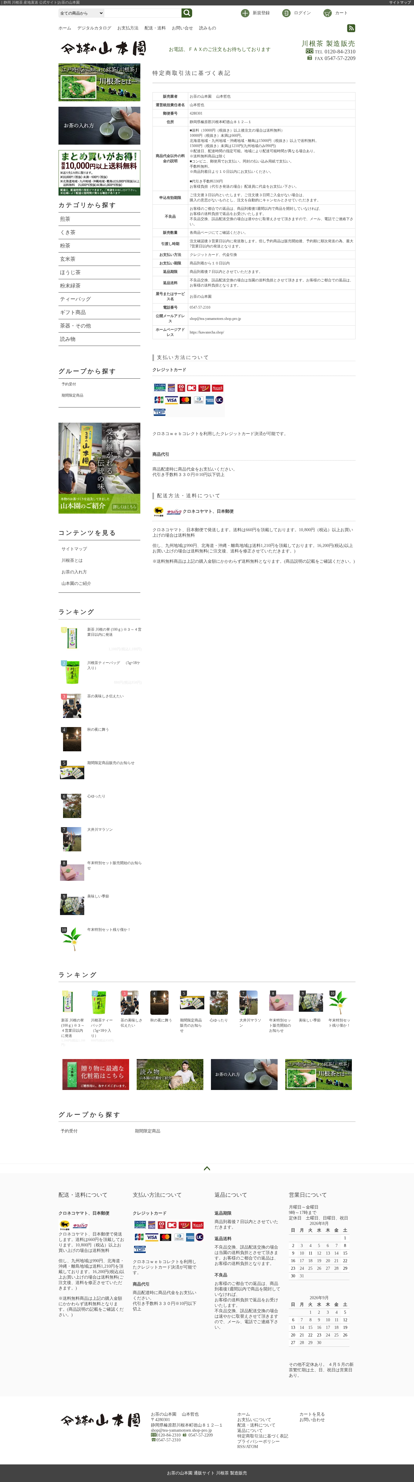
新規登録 (261, 13)
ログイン (302, 13)
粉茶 (65, 246)
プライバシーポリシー (258, 1441)
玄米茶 (67, 259)
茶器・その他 (75, 326)
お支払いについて (254, 1419)
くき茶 (67, 232)
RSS (241, 1446)
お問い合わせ (312, 1419)
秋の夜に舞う (98, 729)
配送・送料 (155, 28)
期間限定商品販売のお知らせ (111, 763)
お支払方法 (128, 28)
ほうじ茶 (70, 272)
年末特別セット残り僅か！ (109, 929)
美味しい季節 (98, 896)
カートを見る (312, 1414)
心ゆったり (96, 796)
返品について (250, 1430)
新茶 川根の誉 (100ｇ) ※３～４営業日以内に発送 (114, 632)
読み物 (67, 339)
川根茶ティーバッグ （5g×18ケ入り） (113, 665)
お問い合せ (182, 28)
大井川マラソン (100, 829)
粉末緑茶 (70, 286)
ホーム (64, 28)
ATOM (252, 1446)
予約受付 (69, 384)
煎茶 (65, 219)
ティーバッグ (75, 299)
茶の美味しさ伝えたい (105, 696)
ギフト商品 (73, 312)
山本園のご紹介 (76, 583)
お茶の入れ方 (74, 572)
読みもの (207, 28)
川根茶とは (72, 560)
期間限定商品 (72, 395)
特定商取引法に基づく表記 (262, 1436)
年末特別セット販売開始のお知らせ (114, 865)
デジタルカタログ (94, 28)
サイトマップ (400, 2)
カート (341, 13)
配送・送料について (256, 1425)
